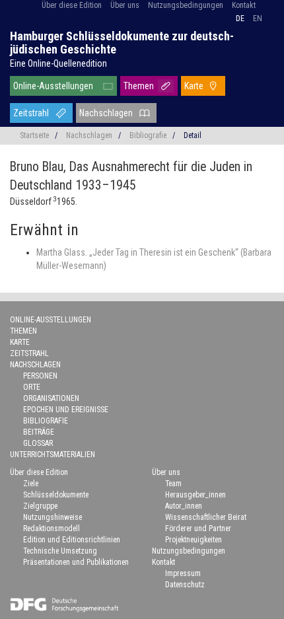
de (240, 18)
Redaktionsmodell (51, 528)
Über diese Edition (72, 5)
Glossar (38, 443)
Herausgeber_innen (195, 494)
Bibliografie (147, 135)
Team (173, 483)
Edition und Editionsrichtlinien (71, 539)
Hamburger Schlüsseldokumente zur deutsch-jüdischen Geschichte (122, 42)
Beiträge (38, 432)
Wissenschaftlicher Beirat (205, 517)
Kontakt (244, 5)
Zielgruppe (40, 506)
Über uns (124, 5)
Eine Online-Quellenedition (58, 63)
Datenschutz (185, 584)
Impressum (183, 573)
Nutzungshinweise (52, 517)
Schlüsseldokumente (56, 494)
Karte (193, 86)
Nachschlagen (106, 113)
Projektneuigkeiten (193, 539)
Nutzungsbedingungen (185, 5)
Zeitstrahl (31, 113)
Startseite (34, 135)
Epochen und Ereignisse (65, 409)
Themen (139, 86)
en (257, 18)
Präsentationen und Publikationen (76, 562)
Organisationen (51, 398)
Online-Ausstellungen (53, 86)
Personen (40, 376)
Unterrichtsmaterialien (52, 454)
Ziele (30, 483)
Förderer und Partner (198, 528)
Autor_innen (183, 506)
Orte (31, 387)
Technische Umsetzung (60, 551)
